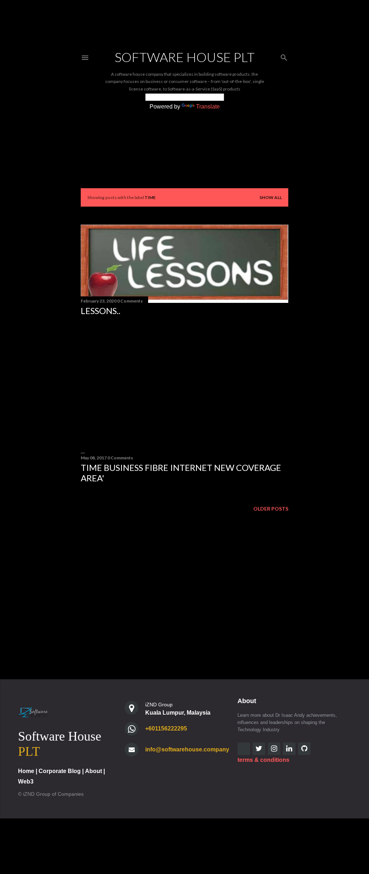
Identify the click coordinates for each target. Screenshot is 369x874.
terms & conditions (263, 760)
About (93, 771)
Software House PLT (185, 57)
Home (26, 771)
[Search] (284, 56)
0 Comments (130, 301)
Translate (208, 106)
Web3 (26, 781)
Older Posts (270, 509)
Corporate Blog (60, 771)
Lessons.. (100, 310)
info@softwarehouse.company (187, 749)
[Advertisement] (184, 384)
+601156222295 (166, 728)
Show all (270, 197)
